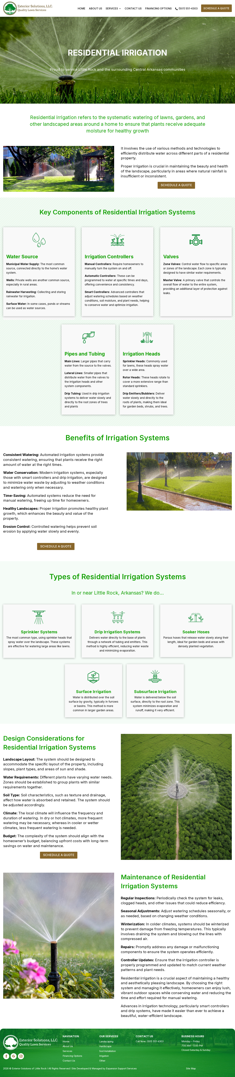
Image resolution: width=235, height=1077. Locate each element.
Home (81, 8)
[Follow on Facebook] (6, 1056)
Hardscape (105, 1046)
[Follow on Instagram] (21, 1056)
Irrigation (104, 1055)
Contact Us (133, 8)
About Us (95, 8)
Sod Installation (107, 1051)
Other (102, 1060)
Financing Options (158, 8)
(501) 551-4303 (188, 8)
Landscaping (106, 1041)
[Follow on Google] (14, 1056)
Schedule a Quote (216, 8)
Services (112, 8)
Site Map (191, 1068)
